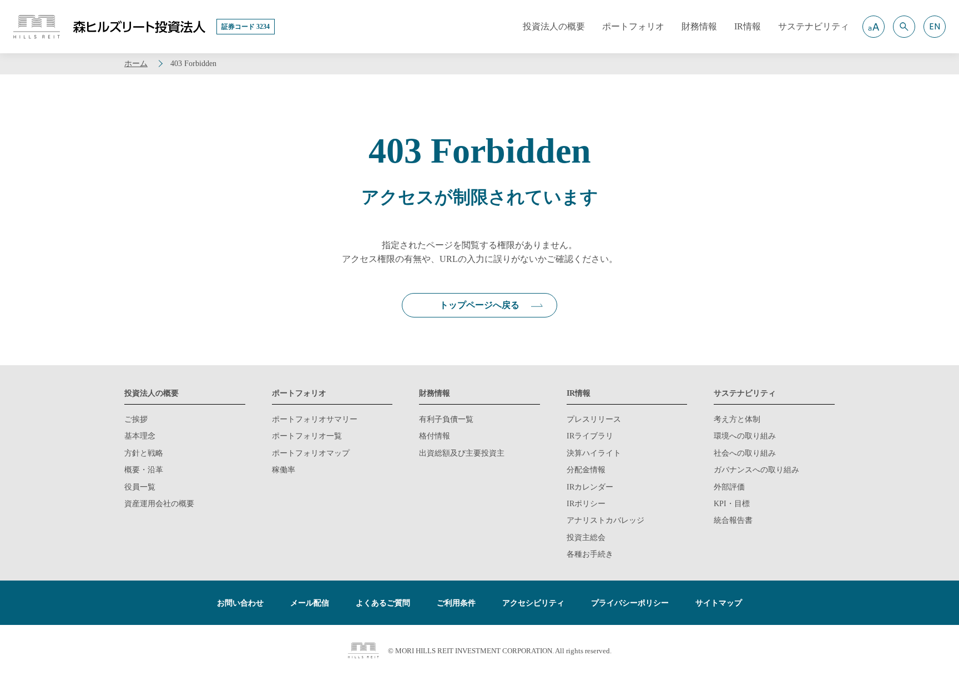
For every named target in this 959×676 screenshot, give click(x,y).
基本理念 (139, 436)
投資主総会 (586, 537)
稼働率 (283, 470)
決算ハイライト (594, 453)
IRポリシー (586, 504)
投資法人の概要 (151, 393)
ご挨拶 (136, 419)
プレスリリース (594, 419)
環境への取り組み (745, 436)
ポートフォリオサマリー (314, 419)
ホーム (136, 63)
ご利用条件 (456, 603)
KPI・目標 (732, 504)
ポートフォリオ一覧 (307, 436)
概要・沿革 (143, 470)
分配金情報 (586, 470)
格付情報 (434, 436)
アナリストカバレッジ (605, 520)
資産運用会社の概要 (159, 504)
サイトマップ (718, 603)
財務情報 (434, 393)
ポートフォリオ (299, 393)
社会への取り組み (745, 453)
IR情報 (578, 393)
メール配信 (309, 603)
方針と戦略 (143, 453)
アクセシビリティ (533, 603)
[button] (873, 27)
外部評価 (729, 487)
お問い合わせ (240, 603)
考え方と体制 (737, 419)
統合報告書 (733, 520)
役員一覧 (139, 487)
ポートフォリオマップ (311, 453)
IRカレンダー (590, 487)
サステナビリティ (745, 393)
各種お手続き (590, 554)
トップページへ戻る (479, 305)
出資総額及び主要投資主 (461, 453)
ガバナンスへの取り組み (756, 470)
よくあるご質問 (383, 603)
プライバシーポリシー (630, 603)
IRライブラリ (590, 436)
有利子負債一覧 (446, 419)
